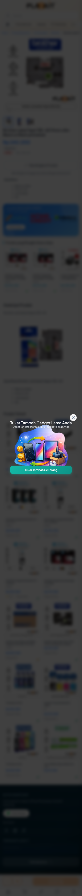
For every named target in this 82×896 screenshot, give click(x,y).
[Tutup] (73, 417)
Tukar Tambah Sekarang (41, 470)
